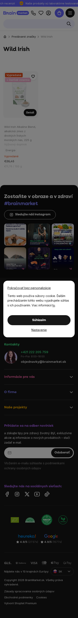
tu (53, 305)
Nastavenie (39, 330)
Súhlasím (39, 320)
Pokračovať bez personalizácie (29, 288)
